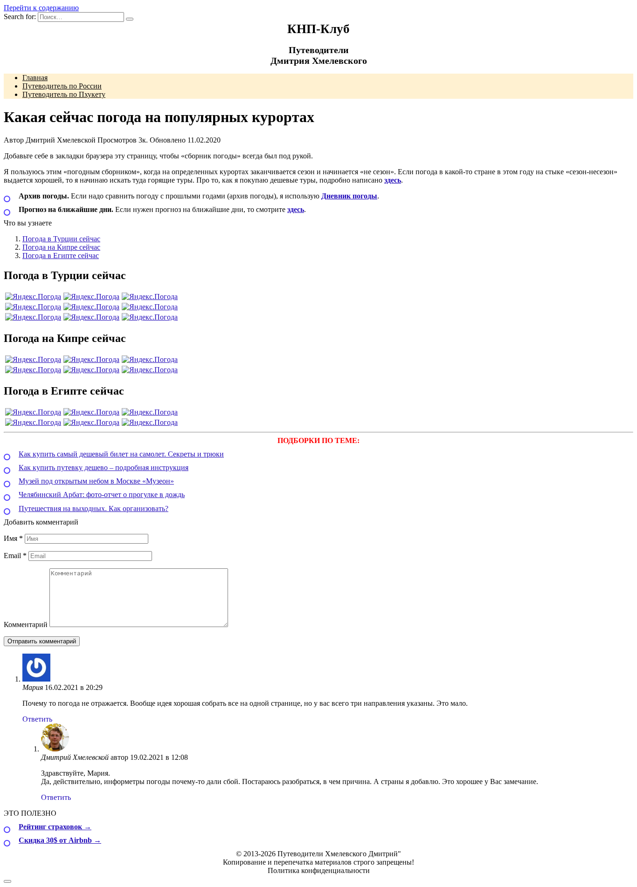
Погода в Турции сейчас (61, 239)
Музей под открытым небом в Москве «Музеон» (96, 481)
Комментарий (26, 624)
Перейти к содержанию (41, 8)
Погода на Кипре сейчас (61, 247)
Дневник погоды (349, 196)
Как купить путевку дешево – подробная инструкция (103, 467)
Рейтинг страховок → (55, 827)
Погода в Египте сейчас (60, 255)
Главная (35, 78)
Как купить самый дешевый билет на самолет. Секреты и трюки (121, 454)
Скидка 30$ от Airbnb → (60, 840)
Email (15, 555)
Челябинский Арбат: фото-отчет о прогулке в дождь (102, 494)
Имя (13, 538)
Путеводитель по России (62, 86)
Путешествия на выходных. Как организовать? (93, 508)
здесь (392, 180)
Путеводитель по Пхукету (63, 94)
